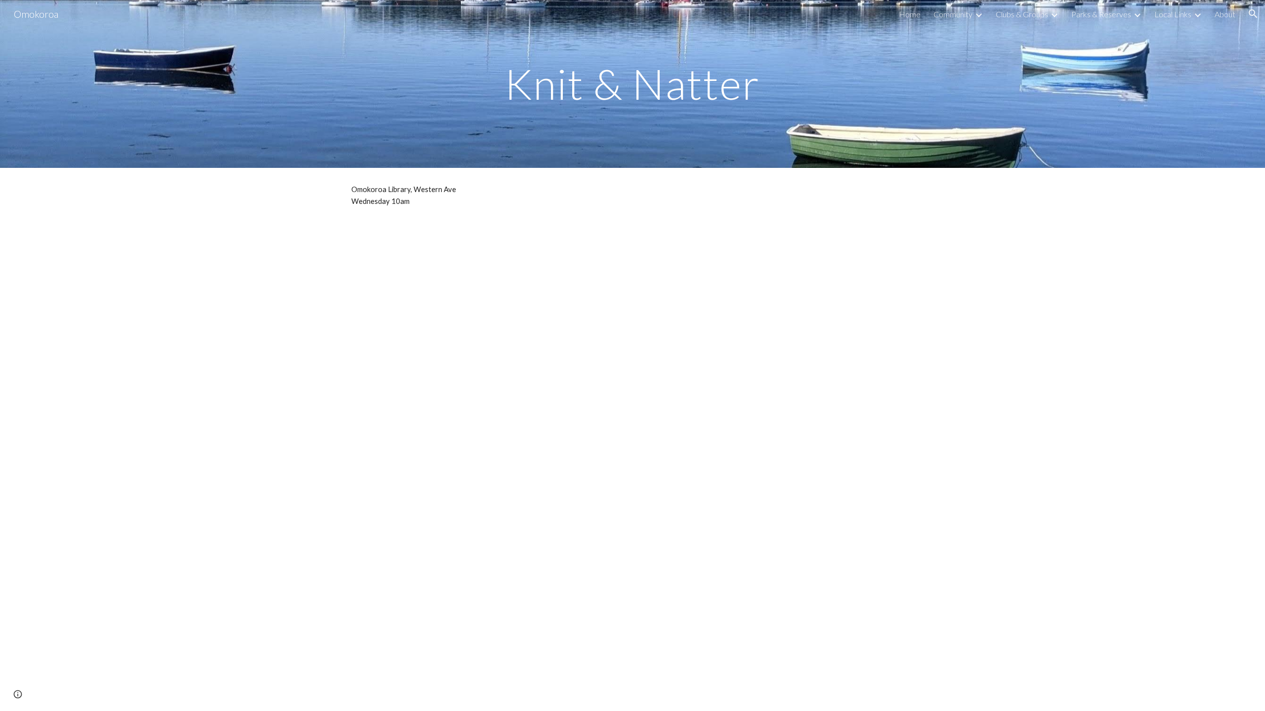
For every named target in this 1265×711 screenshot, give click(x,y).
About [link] (1225, 14)
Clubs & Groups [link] (1022, 14)
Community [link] (952, 14)
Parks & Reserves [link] (1101, 14)
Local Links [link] (1172, 14)
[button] (1253, 14)
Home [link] (910, 14)
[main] (632, 84)
